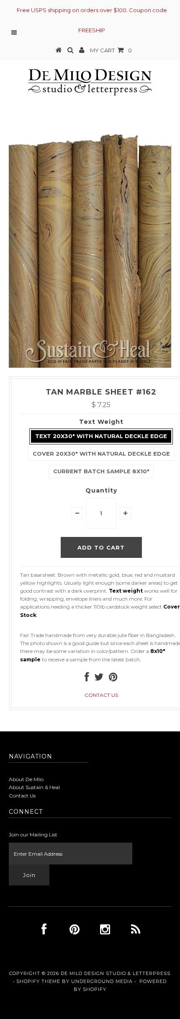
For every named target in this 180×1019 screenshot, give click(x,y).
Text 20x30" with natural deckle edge (101, 436)
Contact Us (22, 795)
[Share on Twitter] (98, 679)
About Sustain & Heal (34, 787)
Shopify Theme (38, 981)
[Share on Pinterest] (113, 679)
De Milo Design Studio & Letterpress (115, 973)
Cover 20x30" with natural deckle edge (101, 453)
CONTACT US (101, 695)
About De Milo (26, 779)
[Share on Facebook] (87, 679)
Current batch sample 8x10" (101, 471)
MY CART (111, 50)
